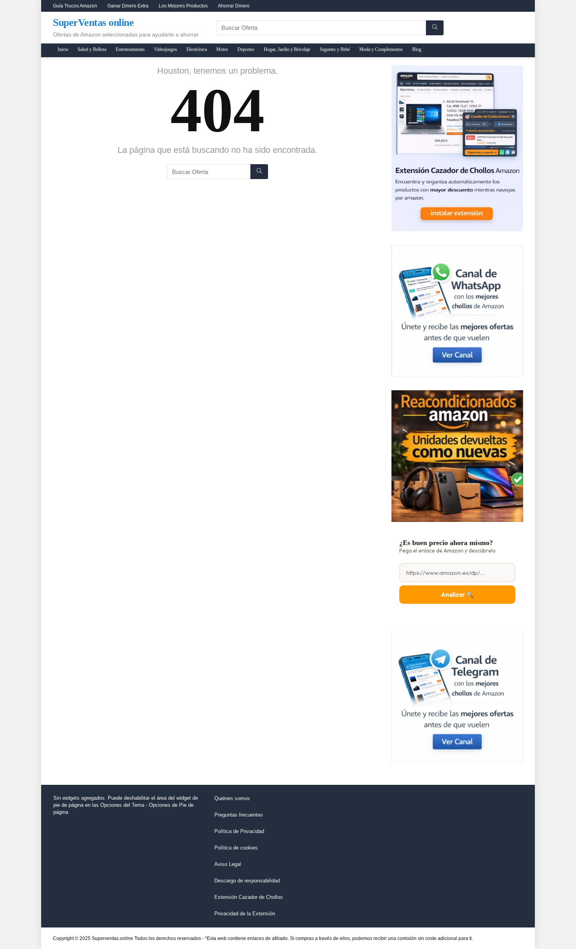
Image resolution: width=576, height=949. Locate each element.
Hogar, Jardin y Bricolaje (287, 49)
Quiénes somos (232, 798)
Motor (222, 49)
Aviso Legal (227, 864)
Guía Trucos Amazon (75, 6)
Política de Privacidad (239, 831)
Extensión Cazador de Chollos (248, 897)
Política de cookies (236, 848)
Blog (416, 49)
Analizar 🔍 (457, 594)
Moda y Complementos (381, 49)
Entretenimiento (130, 49)
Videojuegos (165, 49)
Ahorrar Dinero (234, 6)
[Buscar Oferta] (435, 27)
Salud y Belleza (92, 49)
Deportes (245, 49)
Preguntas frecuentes (238, 815)
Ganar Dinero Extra (128, 6)
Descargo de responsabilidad (247, 881)
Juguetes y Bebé (335, 49)
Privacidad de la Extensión (244, 913)
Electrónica (197, 49)
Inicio (63, 49)
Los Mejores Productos (183, 6)
